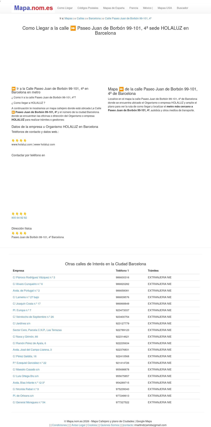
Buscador (182, 8)
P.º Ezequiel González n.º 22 (29, 363)
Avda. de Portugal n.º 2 (26, 290)
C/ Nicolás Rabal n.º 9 (26, 389)
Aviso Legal (78, 425)
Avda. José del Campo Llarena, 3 (32, 349)
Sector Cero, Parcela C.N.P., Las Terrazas (37, 330)
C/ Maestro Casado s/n (26, 369)
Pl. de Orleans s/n (23, 395)
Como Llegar (65, 8)
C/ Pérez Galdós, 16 (24, 356)
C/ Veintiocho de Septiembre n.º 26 (33, 317)
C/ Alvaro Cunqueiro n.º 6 (28, 284)
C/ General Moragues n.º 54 (29, 402)
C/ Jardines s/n (21, 323)
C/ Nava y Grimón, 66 (25, 336)
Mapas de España (113, 8)
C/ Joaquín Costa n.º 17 (27, 303)
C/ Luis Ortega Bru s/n (26, 376)
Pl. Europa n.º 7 (22, 310)
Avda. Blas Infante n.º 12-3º (29, 382)
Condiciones (59, 425)
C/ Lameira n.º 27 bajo (26, 297)
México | (148, 8)
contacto (128, 425)
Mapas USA (165, 8)
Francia (133, 8)
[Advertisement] (105, 60)
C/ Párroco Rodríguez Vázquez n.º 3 (34, 277)
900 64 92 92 (19, 217)
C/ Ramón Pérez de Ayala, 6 (29, 343)
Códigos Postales (87, 8)
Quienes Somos (110, 425)
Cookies (92, 425)
